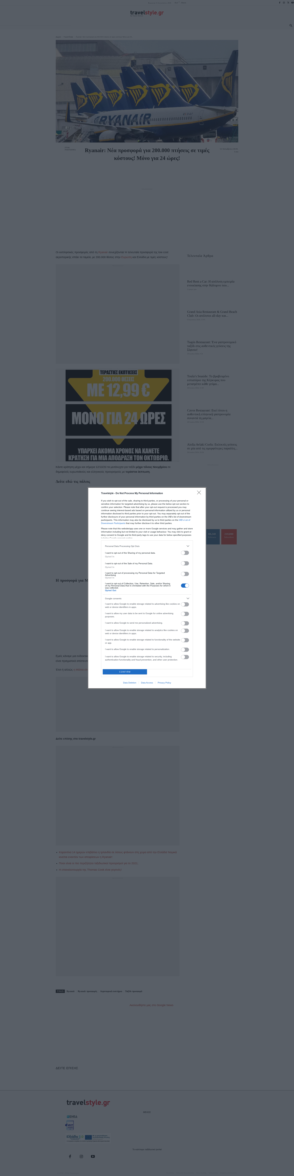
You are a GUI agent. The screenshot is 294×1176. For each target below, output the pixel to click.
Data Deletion (129, 682)
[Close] (200, 493)
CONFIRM (125, 672)
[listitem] (147, 546)
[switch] (185, 553)
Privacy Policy (164, 682)
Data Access (147, 682)
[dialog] (147, 588)
